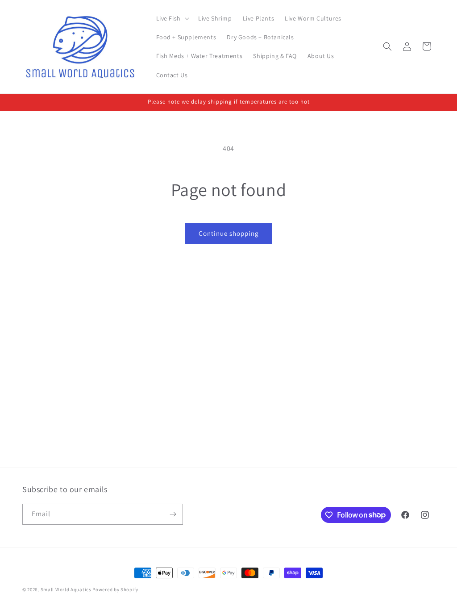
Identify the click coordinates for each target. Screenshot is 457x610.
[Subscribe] (173, 514)
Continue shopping (229, 233)
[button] (172, 18)
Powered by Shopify (115, 589)
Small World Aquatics (66, 589)
